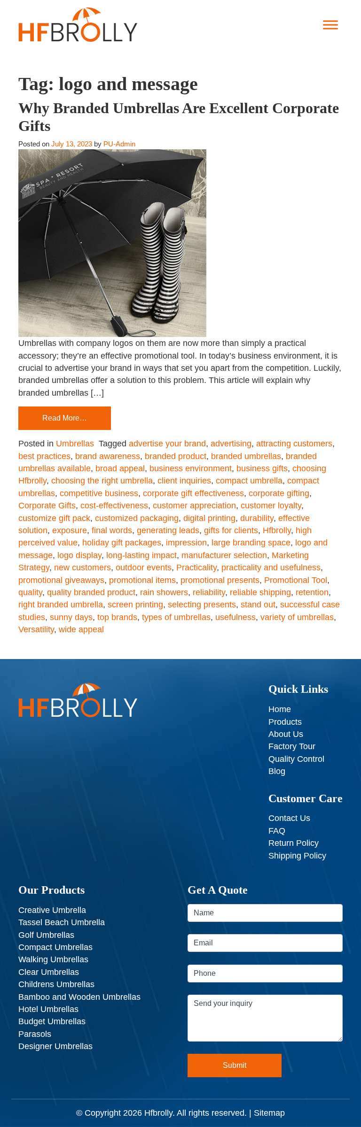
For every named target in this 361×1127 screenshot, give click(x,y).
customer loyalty (271, 505)
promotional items (142, 580)
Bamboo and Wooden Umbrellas (79, 997)
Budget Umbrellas (52, 1021)
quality (30, 592)
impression (186, 542)
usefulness (235, 617)
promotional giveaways (61, 580)
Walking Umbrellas (53, 959)
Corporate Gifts (47, 505)
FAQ (276, 831)
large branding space (251, 542)
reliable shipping (260, 592)
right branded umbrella (60, 604)
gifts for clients (231, 530)
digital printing (209, 518)
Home (279, 709)
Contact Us (289, 818)
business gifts (262, 468)
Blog (276, 771)
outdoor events (144, 567)
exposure (69, 530)
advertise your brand (167, 443)
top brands (117, 617)
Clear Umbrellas (48, 972)
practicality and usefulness (271, 567)
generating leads (168, 530)
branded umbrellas (246, 456)
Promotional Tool (295, 580)
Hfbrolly (277, 530)
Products (285, 722)
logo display (79, 555)
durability (257, 518)
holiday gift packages (121, 542)
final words (112, 530)
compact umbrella (249, 480)
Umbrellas (75, 443)
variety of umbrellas (297, 617)
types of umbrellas (176, 617)
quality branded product (91, 592)
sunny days (71, 617)
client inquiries (184, 480)
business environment (190, 468)
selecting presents (202, 604)
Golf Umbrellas (46, 935)
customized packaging (137, 518)
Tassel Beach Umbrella (61, 922)
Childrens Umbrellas (56, 984)
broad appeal (120, 468)
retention (312, 592)
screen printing (135, 604)
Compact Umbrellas (55, 947)
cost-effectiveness (114, 505)
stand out (258, 604)
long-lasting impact (141, 555)
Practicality (196, 567)
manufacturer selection (224, 555)
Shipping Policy (297, 855)
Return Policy (293, 843)
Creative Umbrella (52, 910)
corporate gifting (279, 493)
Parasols (34, 1034)
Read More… (64, 418)
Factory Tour (291, 746)
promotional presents (219, 580)
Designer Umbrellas (55, 1046)
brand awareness (107, 456)
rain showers (164, 592)
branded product (175, 456)
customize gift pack (54, 518)
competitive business (99, 493)
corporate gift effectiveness (193, 493)
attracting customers (294, 443)
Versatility (36, 629)
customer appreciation (194, 505)
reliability (209, 592)
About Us (285, 734)
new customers (82, 567)
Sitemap (269, 1113)
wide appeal (81, 629)
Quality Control (296, 759)
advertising (231, 443)
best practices (44, 456)
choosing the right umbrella (102, 480)
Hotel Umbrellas (48, 1009)
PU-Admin (119, 144)
